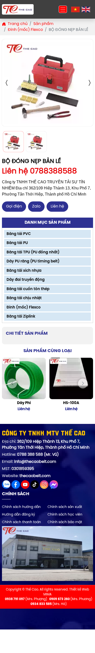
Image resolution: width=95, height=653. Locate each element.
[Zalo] (6, 483)
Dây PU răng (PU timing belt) (33, 261)
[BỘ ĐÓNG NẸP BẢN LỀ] (47, 82)
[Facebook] (16, 483)
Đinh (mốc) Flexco (24, 307)
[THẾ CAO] (18, 9)
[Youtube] (25, 483)
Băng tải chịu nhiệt (24, 298)
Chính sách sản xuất (65, 507)
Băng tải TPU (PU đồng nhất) (33, 252)
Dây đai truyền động (26, 280)
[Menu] (63, 9)
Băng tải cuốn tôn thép (28, 289)
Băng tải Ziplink (21, 317)
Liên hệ (57, 206)
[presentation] (12, 383)
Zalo (36, 206)
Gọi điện (14, 206)
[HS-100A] (71, 378)
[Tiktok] (35, 483)
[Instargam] (44, 483)
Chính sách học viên (65, 515)
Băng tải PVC (19, 234)
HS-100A (71, 403)
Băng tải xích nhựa (24, 271)
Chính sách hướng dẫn (21, 507)
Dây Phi (24, 403)
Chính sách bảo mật (65, 522)
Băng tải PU (17, 243)
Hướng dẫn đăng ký (18, 515)
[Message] (53, 483)
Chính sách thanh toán (21, 522)
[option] (47, 82)
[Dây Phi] (24, 378)
